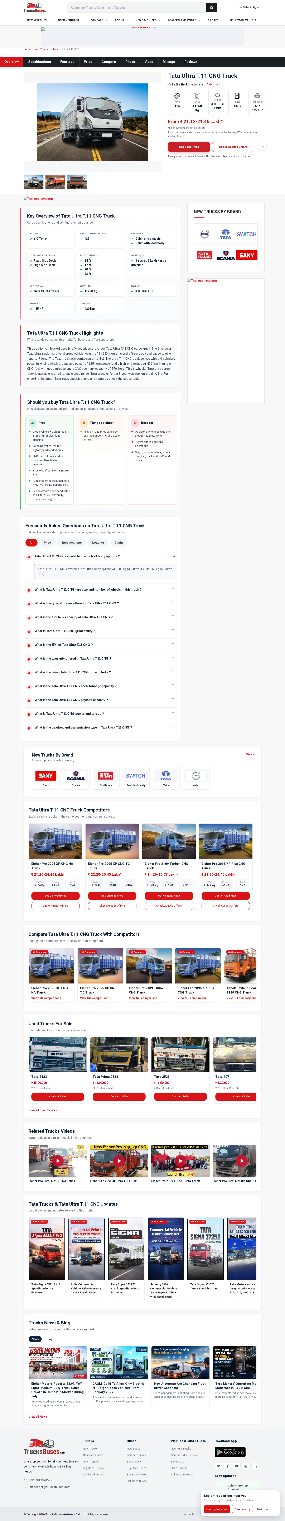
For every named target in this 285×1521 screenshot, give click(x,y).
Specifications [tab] (71, 542)
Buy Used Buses (136, 1468)
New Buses (133, 1448)
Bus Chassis (134, 1461)
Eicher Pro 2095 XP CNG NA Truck (52, 1181)
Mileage (169, 62)
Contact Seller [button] (58, 1096)
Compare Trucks (93, 1455)
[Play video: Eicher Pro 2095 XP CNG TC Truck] (119, 1160)
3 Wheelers (177, 1461)
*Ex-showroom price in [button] (186, 127)
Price (88, 62)
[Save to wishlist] (262, 146)
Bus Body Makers (137, 1474)
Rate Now (212, 84)
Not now (262, 1509)
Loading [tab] (98, 542)
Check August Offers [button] (233, 146)
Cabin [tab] (119, 542)
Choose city (242, 1509)
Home (27, 49)
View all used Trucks (45, 1110)
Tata (55, 49)
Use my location (217, 1509)
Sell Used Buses (137, 1481)
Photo (130, 62)
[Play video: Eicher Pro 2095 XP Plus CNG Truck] (242, 1160)
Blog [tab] (50, 1339)
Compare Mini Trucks (184, 1455)
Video (149, 62)
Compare (109, 62)
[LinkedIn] (255, 1466)
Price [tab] (47, 542)
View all (253, 754)
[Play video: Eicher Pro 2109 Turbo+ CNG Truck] (180, 1160)
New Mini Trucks (181, 1448)
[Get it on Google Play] (230, 1451)
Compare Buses (136, 1455)
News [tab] (35, 1339)
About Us (189, 1514)
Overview (11, 62)
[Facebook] (227, 1466)
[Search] (211, 7)
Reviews (190, 62)
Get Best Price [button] (189, 146)
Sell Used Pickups (182, 1474)
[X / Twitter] (218, 1466)
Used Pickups (179, 1468)
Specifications (39, 62)
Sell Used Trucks (93, 1474)
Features (67, 62)
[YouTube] (237, 1466)
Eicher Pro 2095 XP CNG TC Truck (113, 1181)
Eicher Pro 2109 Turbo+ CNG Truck (175, 1181)
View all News (40, 1416)
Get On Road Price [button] (55, 895)
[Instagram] (246, 1466)
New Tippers (91, 1461)
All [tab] (31, 542)
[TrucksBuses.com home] (36, 7)
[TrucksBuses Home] (44, 1446)
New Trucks (41, 49)
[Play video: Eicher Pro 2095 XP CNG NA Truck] (58, 1160)
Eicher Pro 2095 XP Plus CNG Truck (237, 1181)
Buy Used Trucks (93, 1468)
